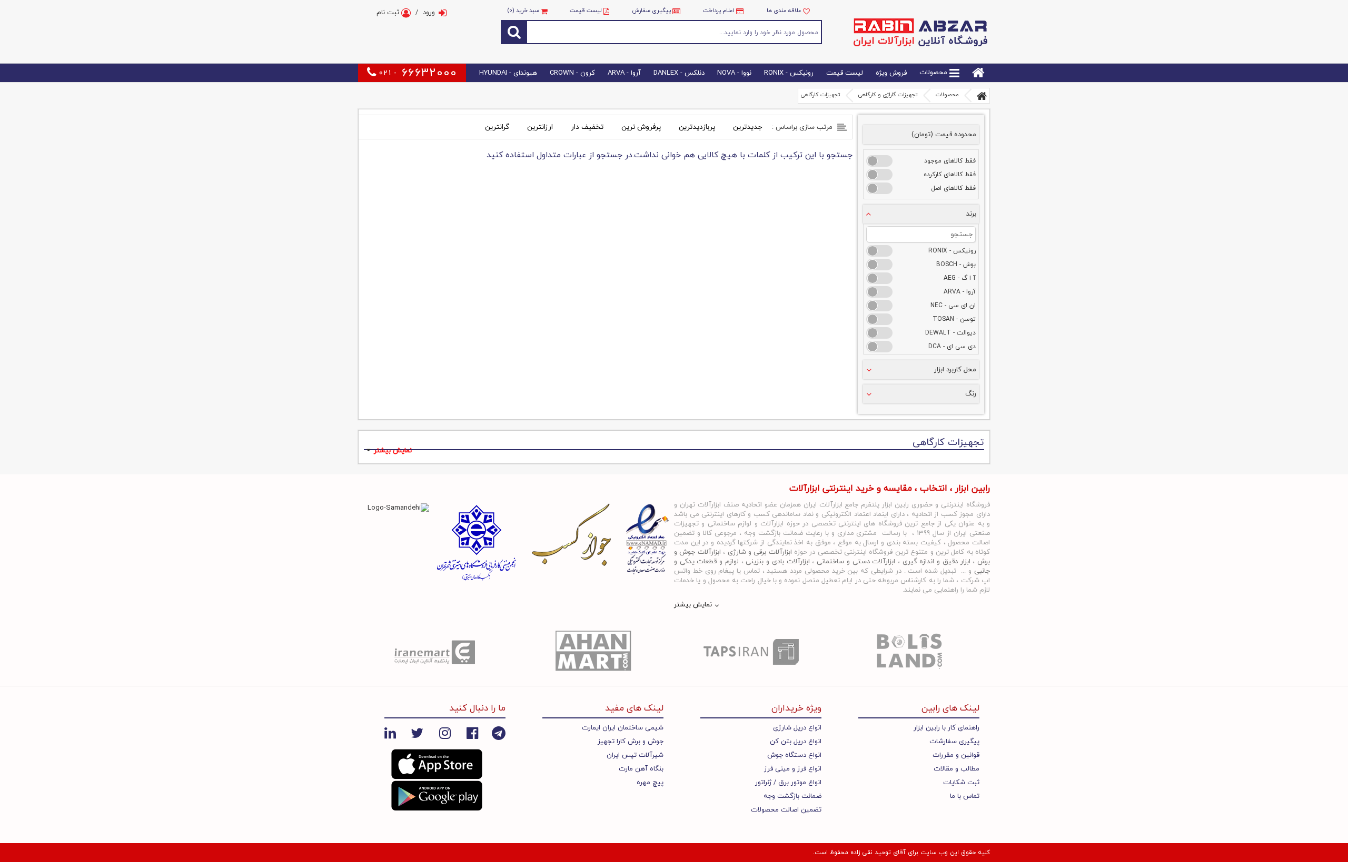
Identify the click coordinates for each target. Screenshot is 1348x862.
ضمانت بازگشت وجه (792, 796)
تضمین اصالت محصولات (786, 810)
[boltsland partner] (911, 651)
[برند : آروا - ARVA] (879, 292)
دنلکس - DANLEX (679, 73)
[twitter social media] (417, 733)
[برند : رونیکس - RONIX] (879, 251)
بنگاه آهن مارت (641, 769)
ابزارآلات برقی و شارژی (760, 552)
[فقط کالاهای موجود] (879, 161)
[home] (978, 73)
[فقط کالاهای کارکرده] (879, 174)
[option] (437, 651)
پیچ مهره (650, 782)
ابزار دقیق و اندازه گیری (936, 561)
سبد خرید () (524, 10)
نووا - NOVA (734, 73)
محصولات (934, 73)
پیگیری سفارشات (954, 741)
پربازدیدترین (697, 127)
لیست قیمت (585, 10)
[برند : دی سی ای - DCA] (879, 346)
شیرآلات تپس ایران (635, 755)
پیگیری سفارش (651, 10)
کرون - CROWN (572, 73)
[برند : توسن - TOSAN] (879, 319)
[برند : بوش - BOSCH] (879, 264)
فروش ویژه (891, 73)
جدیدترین (747, 127)
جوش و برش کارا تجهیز (630, 741)
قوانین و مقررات (956, 755)
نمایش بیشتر (393, 450)
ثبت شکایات (961, 782)
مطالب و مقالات (956, 769)
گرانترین (497, 127)
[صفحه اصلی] (982, 96)
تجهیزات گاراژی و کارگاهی (887, 95)
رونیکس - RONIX (789, 73)
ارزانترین (540, 127)
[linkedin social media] (390, 733)
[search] (514, 32)
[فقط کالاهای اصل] (879, 188)
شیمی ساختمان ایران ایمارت (622, 728)
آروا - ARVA (624, 73)
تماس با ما (964, 796)
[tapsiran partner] (753, 651)
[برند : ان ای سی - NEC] (879, 305)
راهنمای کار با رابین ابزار (946, 728)
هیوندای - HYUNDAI (508, 73)
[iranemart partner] (437, 651)
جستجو (674, 32)
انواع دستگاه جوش (794, 755)
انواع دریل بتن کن (795, 741)
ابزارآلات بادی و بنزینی (777, 561)
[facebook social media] (472, 733)
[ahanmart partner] (595, 651)
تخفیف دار (587, 127)
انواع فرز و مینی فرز (792, 769)
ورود (429, 12)
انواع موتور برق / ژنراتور (788, 782)
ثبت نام (388, 12)
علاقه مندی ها (785, 10)
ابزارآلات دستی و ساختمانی (856, 561)
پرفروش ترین (641, 127)
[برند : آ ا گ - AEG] (879, 278)
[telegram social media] (499, 733)
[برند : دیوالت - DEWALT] (879, 333)
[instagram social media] (445, 733)
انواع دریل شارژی (797, 728)
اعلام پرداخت (718, 10)
